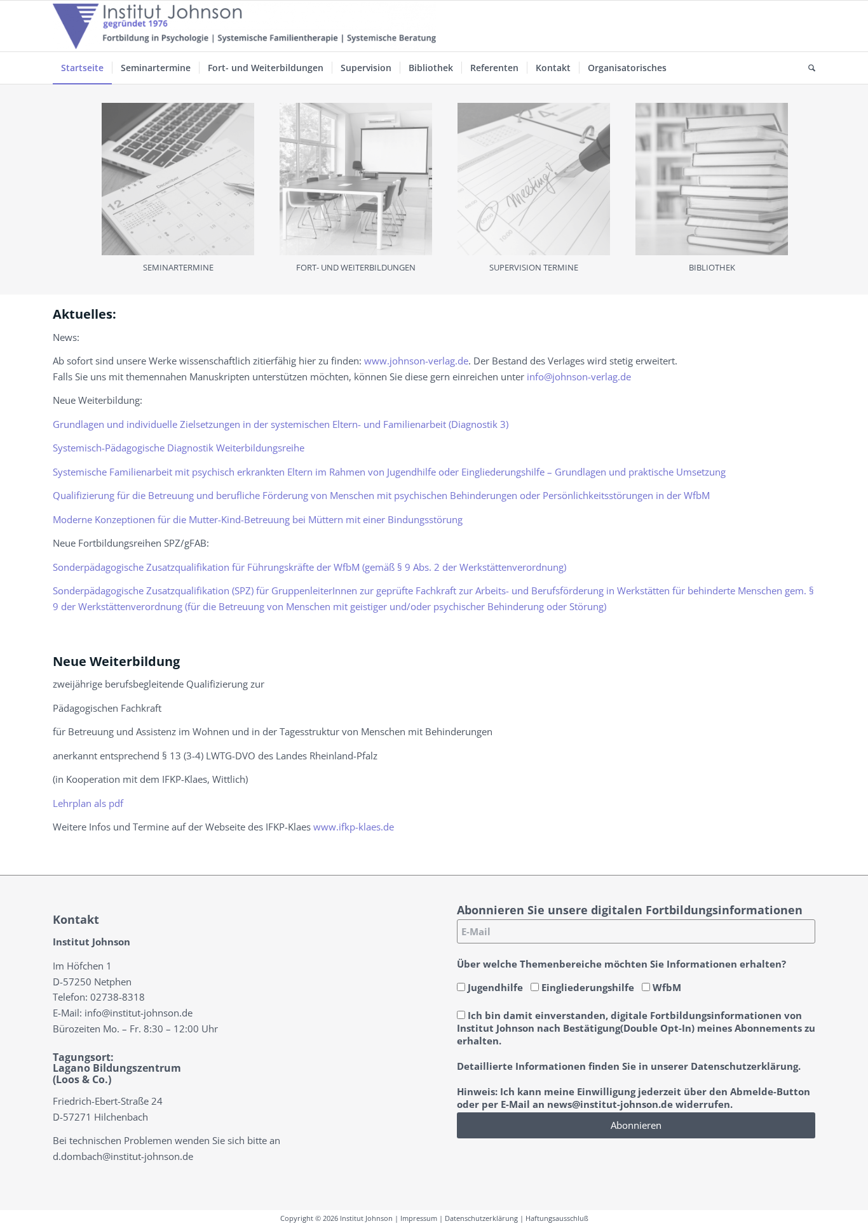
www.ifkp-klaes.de (353, 826)
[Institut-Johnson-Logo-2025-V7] (244, 26)
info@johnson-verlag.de (579, 376)
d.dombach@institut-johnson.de (123, 1156)
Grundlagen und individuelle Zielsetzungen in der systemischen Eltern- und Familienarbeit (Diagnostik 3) (280, 424)
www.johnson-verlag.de (416, 360)
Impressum (418, 1218)
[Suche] (807, 68)
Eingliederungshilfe (586, 987)
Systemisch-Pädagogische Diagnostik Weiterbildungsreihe (178, 447)
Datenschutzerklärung (481, 1218)
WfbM (665, 987)
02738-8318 (117, 996)
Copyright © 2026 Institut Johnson (336, 1218)
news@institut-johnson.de (610, 1104)
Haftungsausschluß (557, 1218)
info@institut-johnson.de (139, 1012)
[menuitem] (82, 68)
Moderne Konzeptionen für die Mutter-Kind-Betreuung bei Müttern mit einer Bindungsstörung (258, 519)
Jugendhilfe (494, 987)
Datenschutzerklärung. (746, 1066)
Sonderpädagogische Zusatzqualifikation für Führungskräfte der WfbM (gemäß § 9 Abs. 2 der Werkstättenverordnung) (309, 567)
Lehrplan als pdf (88, 803)
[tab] (178, 193)
